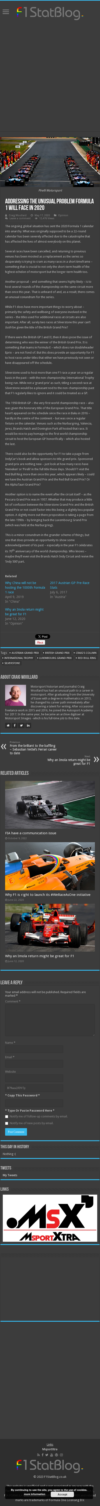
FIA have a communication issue (30, 833)
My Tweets (10, 1175)
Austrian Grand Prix (25, 652)
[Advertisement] (50, 76)
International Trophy (18, 658)
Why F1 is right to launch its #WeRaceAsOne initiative (47, 895)
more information (34, 1494)
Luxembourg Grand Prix (55, 658)
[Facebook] (42, 1455)
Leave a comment (20, 218)
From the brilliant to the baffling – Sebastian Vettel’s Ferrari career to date (33, 748)
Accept (62, 1494)
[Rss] (38, 1455)
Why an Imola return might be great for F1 (68, 760)
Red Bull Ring (87, 658)
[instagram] (61, 1455)
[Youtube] (51, 1455)
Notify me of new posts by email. (31, 1123)
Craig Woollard (18, 215)
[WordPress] (56, 1455)
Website (10, 1071)
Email (9, 1057)
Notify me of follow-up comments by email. (39, 1116)
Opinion (63, 215)
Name (10, 1042)
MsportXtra (49, 1449)
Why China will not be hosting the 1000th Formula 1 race (25, 587)
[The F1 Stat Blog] (50, 12)
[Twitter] (47, 1455)
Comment (12, 1001)
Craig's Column (86, 652)
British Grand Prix (57, 652)
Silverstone (12, 663)
